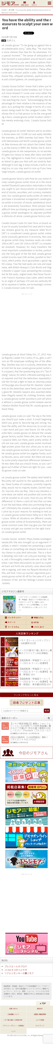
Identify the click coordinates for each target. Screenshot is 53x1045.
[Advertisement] (26, 322)
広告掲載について (13, 1014)
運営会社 (40, 1008)
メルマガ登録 (39, 1020)
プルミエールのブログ (15, 966)
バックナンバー (13, 617)
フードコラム (13, 627)
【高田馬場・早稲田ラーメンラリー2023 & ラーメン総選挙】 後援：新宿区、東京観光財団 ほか (35, 681)
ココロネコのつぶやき (15, 969)
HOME (4, 10)
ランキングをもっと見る (26, 695)
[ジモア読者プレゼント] (26, 706)
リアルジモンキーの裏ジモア (19, 973)
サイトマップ (39, 1025)
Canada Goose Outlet (17, 89)
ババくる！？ (39, 627)
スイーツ (13, 622)
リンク (13, 1031)
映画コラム (39, 617)
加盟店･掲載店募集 (40, 1014)
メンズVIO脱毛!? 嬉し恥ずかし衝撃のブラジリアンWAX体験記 (35, 652)
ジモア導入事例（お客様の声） (13, 1020)
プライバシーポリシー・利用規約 (13, 1025)
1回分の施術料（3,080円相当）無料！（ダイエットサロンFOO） (29, 738)
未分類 (11, 10)
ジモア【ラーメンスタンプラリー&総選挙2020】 (34, 642)
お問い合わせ (13, 1008)
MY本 (39, 622)
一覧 (48, 718)
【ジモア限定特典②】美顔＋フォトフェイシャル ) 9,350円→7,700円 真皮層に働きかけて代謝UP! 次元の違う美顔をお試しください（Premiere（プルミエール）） (31, 727)
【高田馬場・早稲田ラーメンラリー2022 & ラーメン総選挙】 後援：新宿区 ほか (35, 671)
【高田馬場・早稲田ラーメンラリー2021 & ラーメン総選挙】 (34, 661)
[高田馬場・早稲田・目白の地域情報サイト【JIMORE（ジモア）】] (10, 5)
